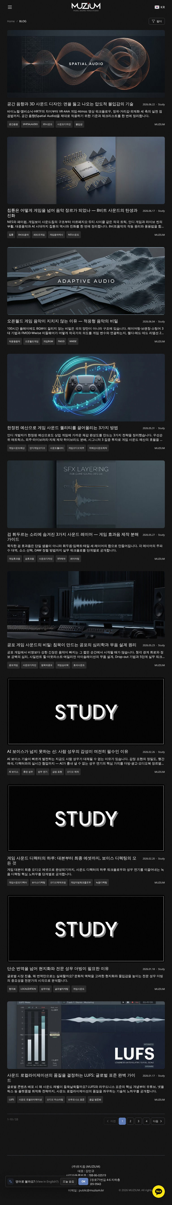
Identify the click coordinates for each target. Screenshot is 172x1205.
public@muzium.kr (91, 1190)
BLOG (22, 21)
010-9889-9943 (91, 1184)
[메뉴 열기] (9, 7)
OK (83, 1181)
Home (11, 21)
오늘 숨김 (68, 1181)
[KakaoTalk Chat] (158, 1191)
